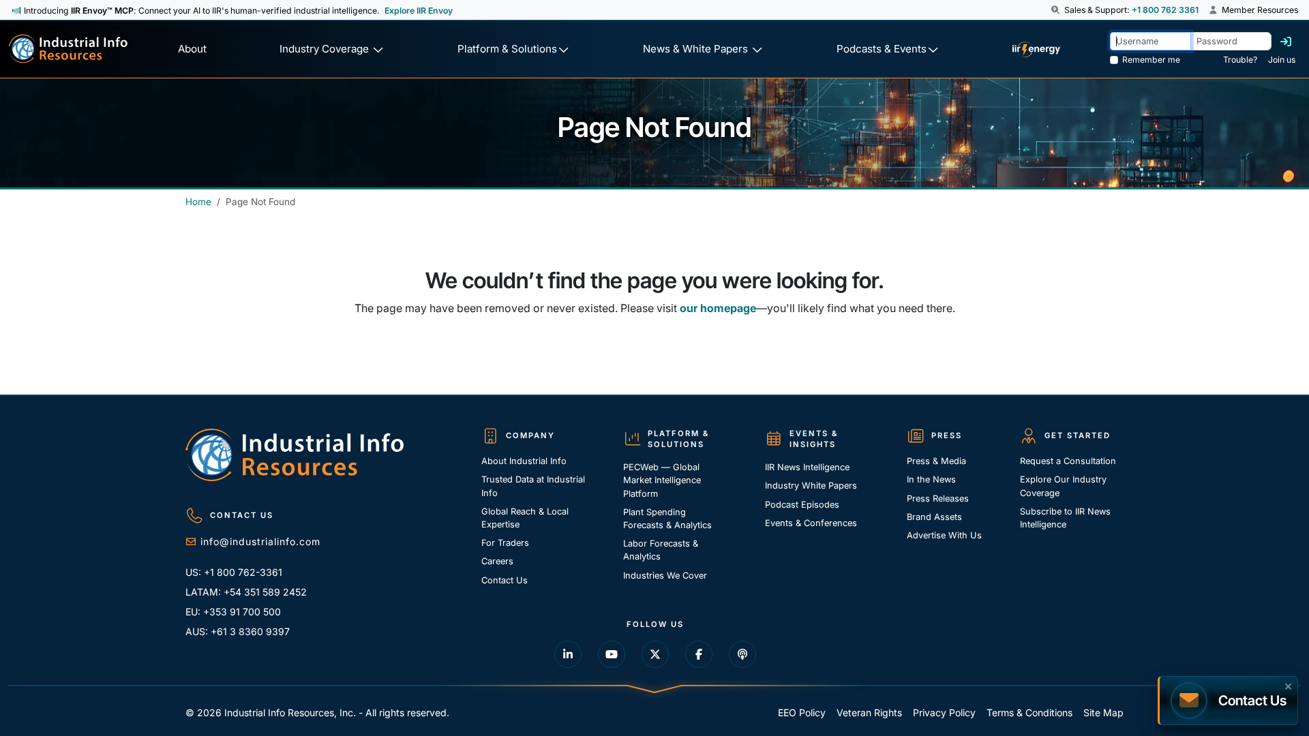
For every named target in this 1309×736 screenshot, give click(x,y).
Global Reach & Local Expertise (525, 518)
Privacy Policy (944, 712)
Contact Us (504, 580)
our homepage (718, 308)
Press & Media (936, 461)
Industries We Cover (665, 575)
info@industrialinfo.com (260, 541)
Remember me (1151, 60)
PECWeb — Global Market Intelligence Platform (662, 480)
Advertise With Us (944, 535)
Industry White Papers (811, 485)
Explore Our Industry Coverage (1063, 485)
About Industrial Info (524, 461)
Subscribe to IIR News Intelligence (1065, 518)
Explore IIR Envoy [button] (419, 10)
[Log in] (1286, 41)
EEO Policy (802, 712)
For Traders (505, 543)
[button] (1056, 10)
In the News (931, 479)
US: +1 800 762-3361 (233, 572)
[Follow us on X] (655, 654)
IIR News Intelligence (807, 467)
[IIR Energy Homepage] (1035, 49)
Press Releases (938, 498)
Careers (497, 561)
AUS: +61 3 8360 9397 (237, 631)
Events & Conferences (811, 523)
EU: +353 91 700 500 (233, 611)
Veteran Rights (869, 712)
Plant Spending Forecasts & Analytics (667, 518)
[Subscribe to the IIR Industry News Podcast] (742, 654)
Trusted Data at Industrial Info (533, 485)
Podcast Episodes (802, 505)
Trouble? (1240, 60)
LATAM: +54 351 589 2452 (246, 592)
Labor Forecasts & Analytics (660, 550)
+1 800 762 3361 (1165, 10)
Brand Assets (934, 517)
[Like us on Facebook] (698, 654)
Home (198, 201)
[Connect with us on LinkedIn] (568, 654)
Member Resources (1259, 10)
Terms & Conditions (1029, 712)
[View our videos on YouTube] (611, 654)
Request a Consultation (1068, 461)
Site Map (1103, 712)
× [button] (1288, 684)
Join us (1281, 60)
